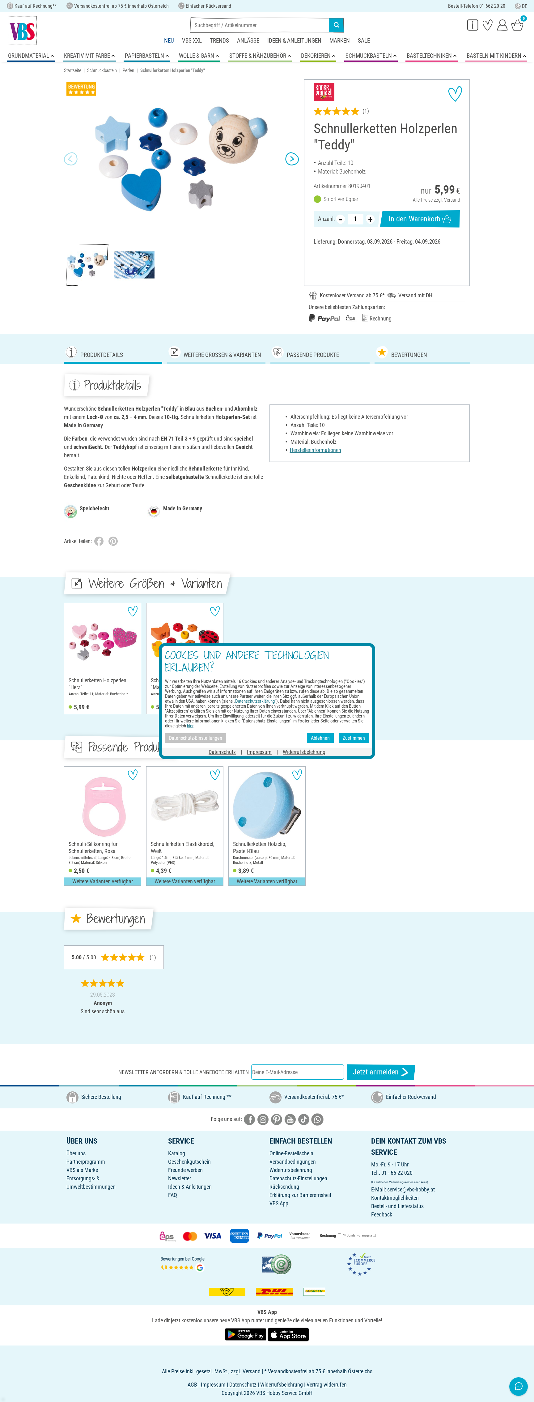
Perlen (128, 70)
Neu (169, 40)
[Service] (472, 24)
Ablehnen (320, 738)
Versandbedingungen (292, 1161)
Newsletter (179, 1178)
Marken (339, 40)
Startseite (72, 70)
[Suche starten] (336, 25)
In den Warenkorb (414, 219)
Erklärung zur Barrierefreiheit (300, 1195)
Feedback (381, 1214)
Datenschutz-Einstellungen (298, 1178)
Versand (452, 200)
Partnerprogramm (85, 1161)
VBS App (278, 1203)
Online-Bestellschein (291, 1153)
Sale (364, 40)
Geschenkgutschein (189, 1161)
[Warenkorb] (517, 24)
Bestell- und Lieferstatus (397, 1206)
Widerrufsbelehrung (290, 1170)
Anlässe (248, 40)
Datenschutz (222, 752)
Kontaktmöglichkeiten (395, 1198)
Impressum (259, 752)
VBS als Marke (82, 1170)
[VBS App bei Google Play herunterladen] (246, 1334)
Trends (219, 40)
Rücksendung (284, 1186)
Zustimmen (354, 738)
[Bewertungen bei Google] (182, 1264)
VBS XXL (192, 40)
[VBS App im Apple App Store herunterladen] (288, 1334)
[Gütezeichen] (276, 1264)
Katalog (176, 1153)
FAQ (172, 1195)
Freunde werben (185, 1170)
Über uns (76, 1153)
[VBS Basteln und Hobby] (22, 30)
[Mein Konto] (502, 24)
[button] (71, 159)
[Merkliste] (487, 24)
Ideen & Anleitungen (294, 40)
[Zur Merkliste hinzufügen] (455, 94)
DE (524, 6)
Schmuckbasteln (102, 70)
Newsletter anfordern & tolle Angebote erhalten (183, 1072)
